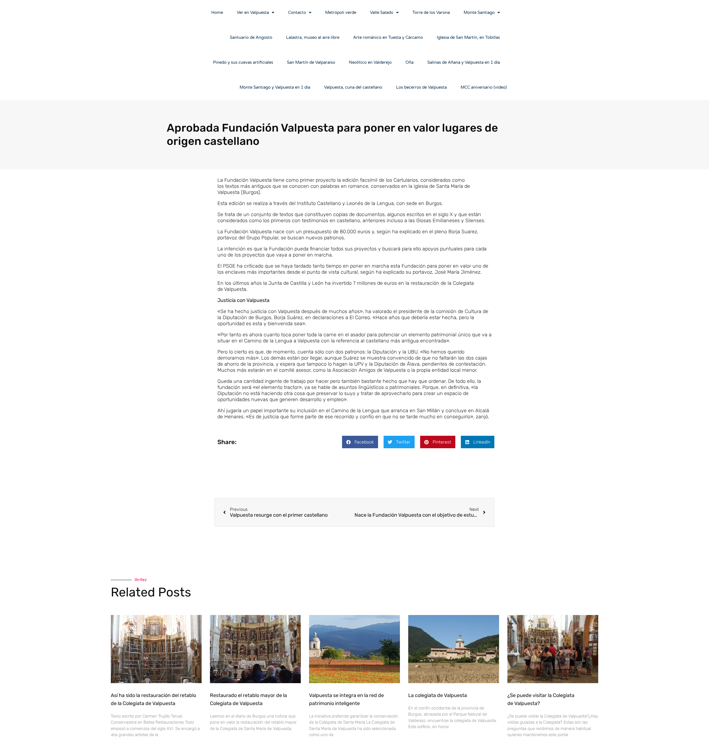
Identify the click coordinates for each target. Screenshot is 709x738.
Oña (409, 62)
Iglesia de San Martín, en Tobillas (468, 37)
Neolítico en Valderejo (370, 62)
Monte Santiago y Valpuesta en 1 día (275, 87)
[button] (360, 442)
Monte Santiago (479, 12)
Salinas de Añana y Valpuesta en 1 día (463, 62)
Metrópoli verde (340, 12)
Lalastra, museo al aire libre (312, 37)
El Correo (360, 317)
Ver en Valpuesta (253, 12)
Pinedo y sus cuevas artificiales (243, 62)
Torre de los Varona (431, 12)
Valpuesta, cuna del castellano (353, 87)
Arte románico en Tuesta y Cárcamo (388, 37)
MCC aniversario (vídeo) (484, 87)
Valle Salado (381, 12)
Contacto (297, 12)
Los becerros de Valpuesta (421, 87)
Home (217, 12)
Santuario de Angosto (251, 37)
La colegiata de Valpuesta (437, 695)
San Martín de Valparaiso (311, 62)
